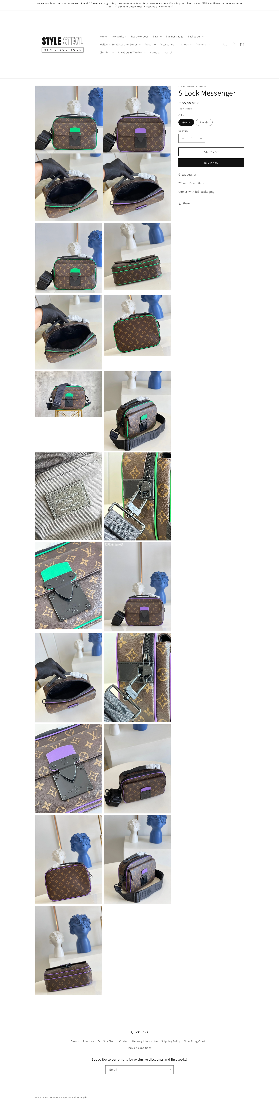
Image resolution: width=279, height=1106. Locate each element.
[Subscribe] (169, 1069)
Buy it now (211, 163)
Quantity (183, 130)
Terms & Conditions (139, 1048)
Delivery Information (145, 1041)
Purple (204, 122)
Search (75, 1041)
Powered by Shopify (77, 1097)
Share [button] (186, 203)
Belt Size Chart (107, 1041)
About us (88, 1041)
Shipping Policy (170, 1041)
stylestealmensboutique (55, 1097)
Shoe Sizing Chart (194, 1041)
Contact (124, 1041)
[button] (157, 36)
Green (186, 122)
